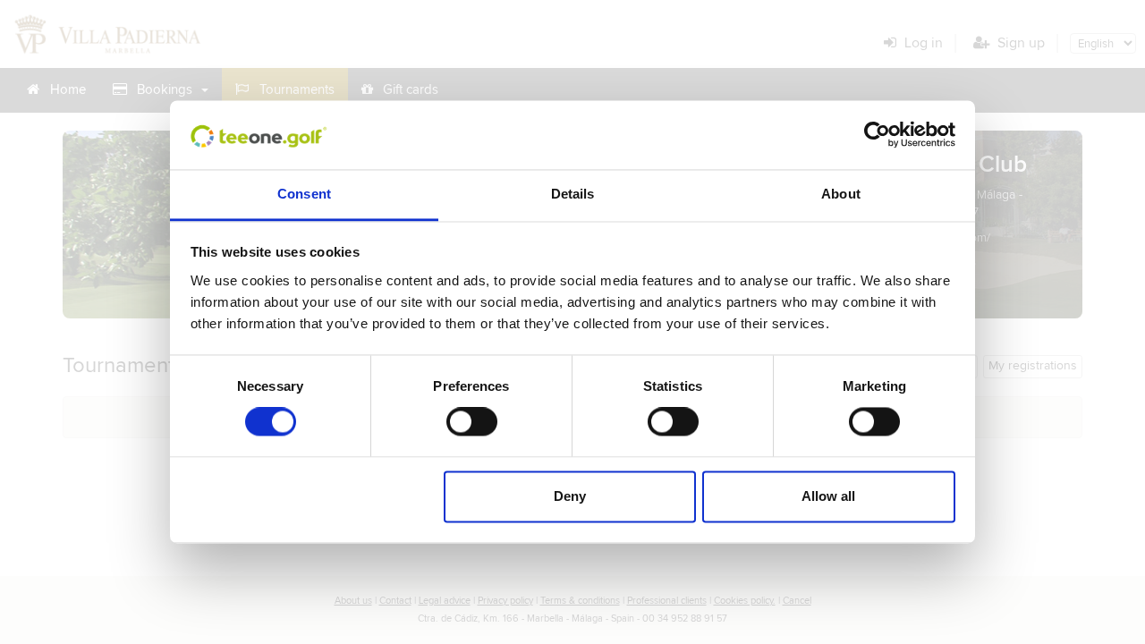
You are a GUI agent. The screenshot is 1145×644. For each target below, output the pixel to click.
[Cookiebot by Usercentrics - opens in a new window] (877, 135)
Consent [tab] (304, 193)
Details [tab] (573, 193)
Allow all (828, 496)
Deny (570, 496)
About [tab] (841, 193)
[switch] (471, 422)
